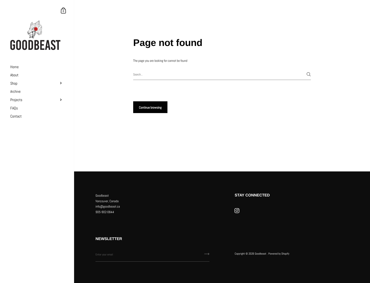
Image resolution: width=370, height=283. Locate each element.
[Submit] (308, 74)
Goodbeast (261, 253)
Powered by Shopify (278, 253)
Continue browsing (150, 107)
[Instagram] (237, 210)
